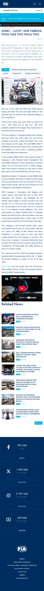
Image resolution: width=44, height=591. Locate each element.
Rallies (6, 73)
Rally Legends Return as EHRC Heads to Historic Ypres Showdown (28, 355)
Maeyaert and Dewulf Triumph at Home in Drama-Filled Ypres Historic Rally (27, 342)
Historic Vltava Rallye (32, 73)
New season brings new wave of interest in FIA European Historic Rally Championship (26, 383)
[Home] (10, 4)
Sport (5, 70)
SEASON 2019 (17, 73)
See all (38, 423)
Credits (22, 559)
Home (5, 15)
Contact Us (22, 572)
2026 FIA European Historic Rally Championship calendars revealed (27, 316)
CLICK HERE (6, 266)
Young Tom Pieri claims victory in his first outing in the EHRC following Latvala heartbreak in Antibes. (28, 368)
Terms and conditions (22, 562)
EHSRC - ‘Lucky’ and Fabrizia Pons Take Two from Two (21, 19)
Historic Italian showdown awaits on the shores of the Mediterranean (28, 329)
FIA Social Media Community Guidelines (22, 565)
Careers (22, 575)
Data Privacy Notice (22, 569)
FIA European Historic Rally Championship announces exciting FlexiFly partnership (28, 412)
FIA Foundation (22, 578)
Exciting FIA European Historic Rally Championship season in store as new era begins (28, 398)
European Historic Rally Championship (24, 70)
